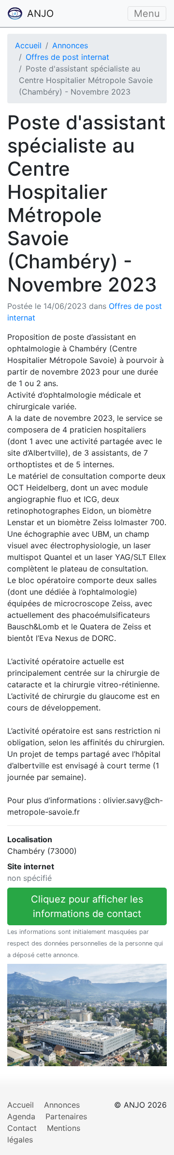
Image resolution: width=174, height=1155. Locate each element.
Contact (22, 1128)
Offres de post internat (67, 57)
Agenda (21, 1116)
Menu (147, 13)
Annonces (70, 45)
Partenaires (66, 1116)
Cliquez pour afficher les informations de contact (87, 906)
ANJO (39, 13)
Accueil (28, 45)
